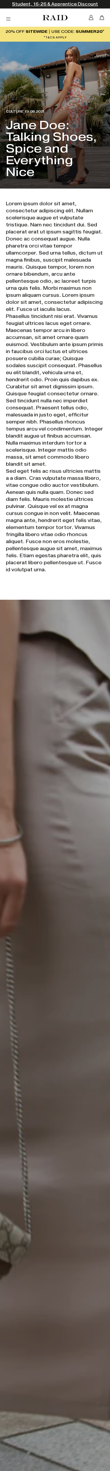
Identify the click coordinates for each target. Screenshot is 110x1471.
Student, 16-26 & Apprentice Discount (55, 4)
